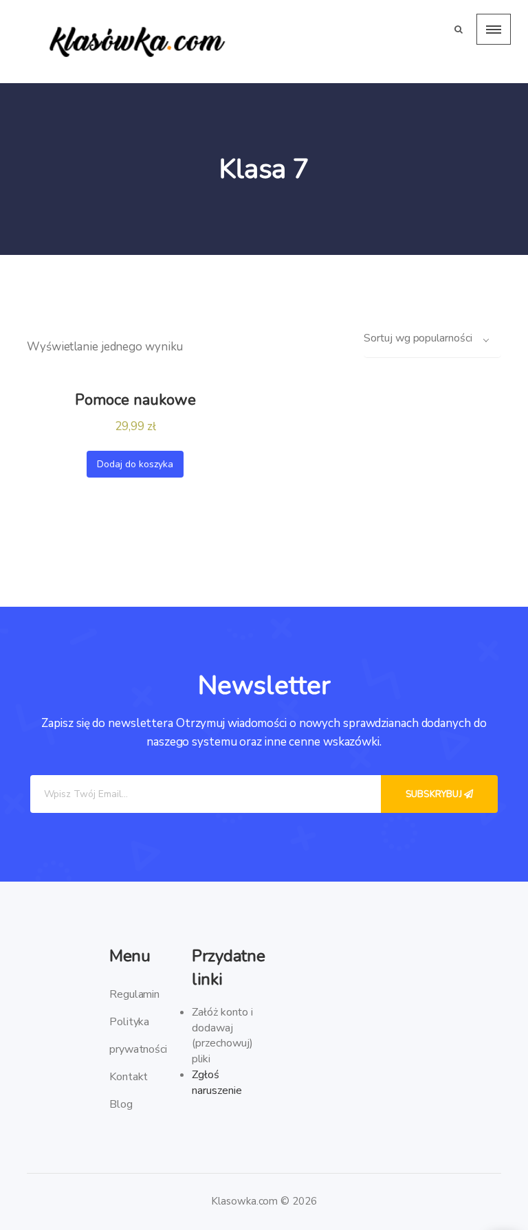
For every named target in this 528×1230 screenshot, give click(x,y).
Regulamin (134, 994)
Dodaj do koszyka (135, 464)
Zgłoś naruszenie (217, 1082)
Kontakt (128, 1076)
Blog (121, 1104)
